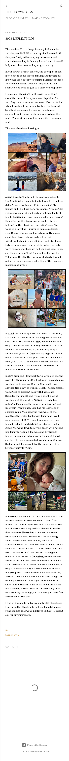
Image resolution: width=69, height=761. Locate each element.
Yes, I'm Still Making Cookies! (34, 18)
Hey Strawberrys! (19, 12)
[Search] (62, 5)
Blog (9, 18)
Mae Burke (43, 751)
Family (15, 635)
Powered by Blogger (37, 745)
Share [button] (8, 630)
